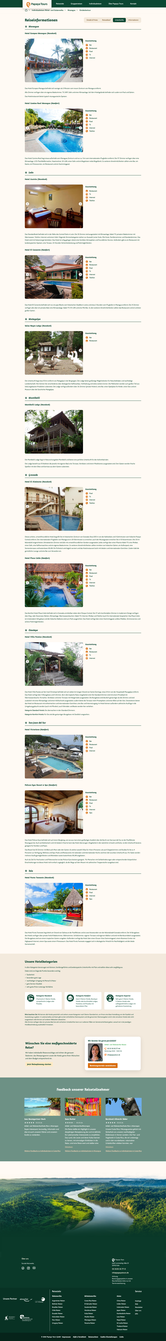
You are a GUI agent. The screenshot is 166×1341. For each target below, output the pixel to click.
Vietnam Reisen (122, 1329)
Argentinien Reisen (58, 1301)
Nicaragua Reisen (90, 1320)
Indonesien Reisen (123, 1307)
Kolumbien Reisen (58, 1317)
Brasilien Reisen (57, 1307)
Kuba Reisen (88, 1313)
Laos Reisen (121, 1317)
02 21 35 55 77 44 (113, 1049)
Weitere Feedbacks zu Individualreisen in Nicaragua (83, 1151)
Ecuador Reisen (57, 1313)
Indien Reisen (121, 1304)
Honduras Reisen (90, 1310)
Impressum (66, 1337)
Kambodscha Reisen (124, 1313)
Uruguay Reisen (57, 1323)
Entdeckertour (85, 10)
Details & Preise (92, 20)
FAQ (136, 1304)
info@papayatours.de (113, 1055)
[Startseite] (26, 10)
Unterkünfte (119, 20)
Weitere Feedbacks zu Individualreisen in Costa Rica (42, 1151)
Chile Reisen (56, 1310)
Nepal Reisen (121, 1320)
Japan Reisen (121, 1310)
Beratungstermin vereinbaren (103, 1065)
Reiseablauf (106, 20)
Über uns (25, 1259)
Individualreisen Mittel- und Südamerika (47, 10)
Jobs (136, 1314)
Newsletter (139, 1307)
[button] (27, 58)
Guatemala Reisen (90, 1307)
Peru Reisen (56, 1320)
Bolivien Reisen (57, 1304)
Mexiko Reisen (89, 1317)
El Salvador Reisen (90, 1304)
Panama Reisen (89, 1323)
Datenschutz (93, 1337)
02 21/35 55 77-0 (119, 1269)
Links (121, 1337)
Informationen (133, 20)
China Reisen (121, 1301)
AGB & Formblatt (79, 1337)
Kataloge (138, 1301)
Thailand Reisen (122, 1326)
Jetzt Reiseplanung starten (39, 1064)
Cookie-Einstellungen (108, 1337)
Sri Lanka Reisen (122, 1323)
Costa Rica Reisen (90, 1301)
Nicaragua (71, 10)
